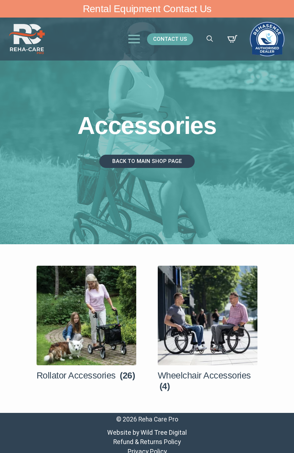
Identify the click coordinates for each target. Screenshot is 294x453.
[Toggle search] (209, 38)
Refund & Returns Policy (147, 441)
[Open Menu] (134, 39)
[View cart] (232, 39)
